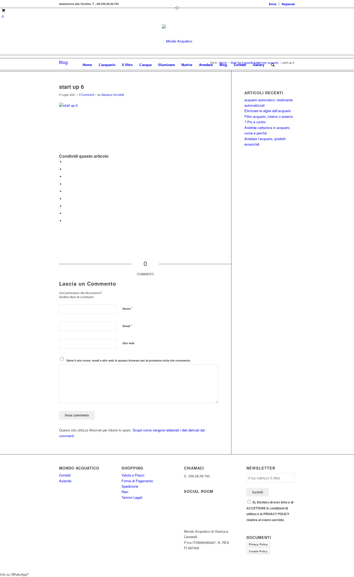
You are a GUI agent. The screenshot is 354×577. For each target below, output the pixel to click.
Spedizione (130, 486)
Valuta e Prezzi (133, 475)
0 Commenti (86, 95)
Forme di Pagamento (137, 480)
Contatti (65, 475)
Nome (128, 308)
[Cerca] (271, 64)
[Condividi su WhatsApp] (65, 176)
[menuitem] (272, 4)
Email (127, 325)
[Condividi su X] (65, 169)
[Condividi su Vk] (65, 206)
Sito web (128, 343)
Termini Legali (132, 497)
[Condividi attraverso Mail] (65, 220)
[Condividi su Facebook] (65, 161)
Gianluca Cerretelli (112, 95)
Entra (272, 4)
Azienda (65, 480)
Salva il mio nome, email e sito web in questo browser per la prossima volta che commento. (128, 360)
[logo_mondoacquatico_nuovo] (177, 41)
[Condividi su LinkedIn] (65, 191)
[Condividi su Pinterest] (65, 184)
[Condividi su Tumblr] (65, 198)
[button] (177, 574)
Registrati (288, 4)
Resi (125, 491)
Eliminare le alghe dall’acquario (267, 110)
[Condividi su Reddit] (65, 213)
